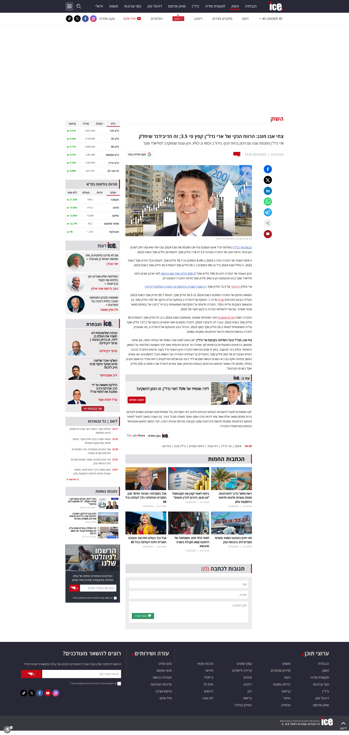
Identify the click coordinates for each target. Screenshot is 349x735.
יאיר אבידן (112, 264)
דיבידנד (235, 287)
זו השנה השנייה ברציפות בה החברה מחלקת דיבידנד (175, 287)
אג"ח (221, 300)
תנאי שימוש (164, 670)
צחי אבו (166, 446)
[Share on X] (268, 180)
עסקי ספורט (244, 663)
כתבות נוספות (106, 491)
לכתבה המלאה (136, 400)
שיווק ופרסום (177, 6)
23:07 (115, 469)
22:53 (115, 459)
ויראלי (99, 6)
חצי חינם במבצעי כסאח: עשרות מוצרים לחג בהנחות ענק (233, 540)
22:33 (115, 439)
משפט (113, 6)
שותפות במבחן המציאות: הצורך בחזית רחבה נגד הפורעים (103, 301)
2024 (238, 446)
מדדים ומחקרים (280, 670)
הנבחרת (251, 6)
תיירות (209, 670)
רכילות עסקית (281, 684)
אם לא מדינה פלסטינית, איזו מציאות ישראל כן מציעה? (102, 257)
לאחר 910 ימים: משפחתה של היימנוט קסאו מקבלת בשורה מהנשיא (191, 542)
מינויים (248, 677)
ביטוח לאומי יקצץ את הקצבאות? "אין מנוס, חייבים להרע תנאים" (190, 496)
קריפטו (286, 691)
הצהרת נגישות (162, 677)
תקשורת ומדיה (215, 6)
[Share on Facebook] (268, 169)
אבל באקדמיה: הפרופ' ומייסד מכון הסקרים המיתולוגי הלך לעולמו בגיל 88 (145, 498)
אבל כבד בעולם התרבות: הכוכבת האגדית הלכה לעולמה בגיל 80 (147, 540)
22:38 (115, 449)
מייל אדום (129, 18)
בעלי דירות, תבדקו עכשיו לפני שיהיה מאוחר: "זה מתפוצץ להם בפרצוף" (82, 501)
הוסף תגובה (141, 616)
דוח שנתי (212, 446)
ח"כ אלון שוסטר (109, 310)
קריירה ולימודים (242, 670)
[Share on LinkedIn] (268, 191)
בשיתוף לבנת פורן (89, 536)
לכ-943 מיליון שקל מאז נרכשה (178, 273)
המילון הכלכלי (243, 705)
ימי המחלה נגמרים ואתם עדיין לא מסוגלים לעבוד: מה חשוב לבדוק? (82, 530)
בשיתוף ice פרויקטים (88, 507)
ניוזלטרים (157, 18)
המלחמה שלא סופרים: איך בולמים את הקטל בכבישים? (103, 280)
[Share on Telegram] (268, 212)
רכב (249, 691)
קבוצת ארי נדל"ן (242, 247)
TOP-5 (208, 677)
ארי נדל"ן (226, 446)
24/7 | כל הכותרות (102, 421)
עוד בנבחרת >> (93, 409)
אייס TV (208, 684)
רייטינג (198, 18)
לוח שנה (207, 698)
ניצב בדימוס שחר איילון (104, 289)
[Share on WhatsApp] (268, 201)
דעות (245, 18)
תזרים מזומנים (226, 317)
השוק (235, 6)
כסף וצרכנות (132, 6)
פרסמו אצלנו (163, 691)
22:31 (115, 428)
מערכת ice (277, 154)
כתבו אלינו (165, 663)
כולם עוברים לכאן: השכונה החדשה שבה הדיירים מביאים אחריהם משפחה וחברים (83, 516)
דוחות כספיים (196, 446)
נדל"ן (195, 6)
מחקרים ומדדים (222, 18)
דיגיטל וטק (154, 6)
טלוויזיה (285, 705)
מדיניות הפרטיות (161, 684)
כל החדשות (73, 479)
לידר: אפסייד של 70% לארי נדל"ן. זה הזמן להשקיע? (173, 388)
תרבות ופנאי (205, 663)
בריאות (247, 698)
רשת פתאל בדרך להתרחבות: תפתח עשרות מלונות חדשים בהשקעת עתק (235, 498)
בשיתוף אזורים (90, 522)
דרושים (208, 691)
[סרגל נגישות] (8, 730)
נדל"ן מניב (180, 446)
